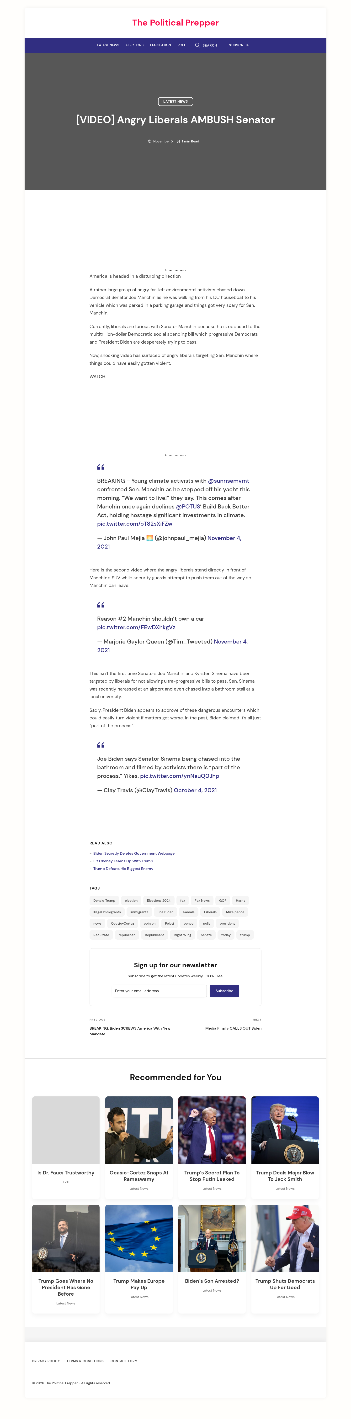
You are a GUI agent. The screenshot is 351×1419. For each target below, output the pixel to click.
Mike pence (235, 912)
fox (182, 900)
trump (245, 935)
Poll (182, 45)
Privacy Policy (46, 1361)
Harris (240, 900)
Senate (206, 935)
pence (188, 923)
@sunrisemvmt (228, 480)
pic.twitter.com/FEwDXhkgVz (136, 627)
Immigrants (139, 912)
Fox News (202, 900)
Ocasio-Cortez (122, 923)
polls (206, 923)
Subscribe (239, 45)
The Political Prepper (175, 22)
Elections (135, 45)
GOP (222, 900)
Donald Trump (104, 900)
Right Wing (182, 935)
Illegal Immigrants (107, 912)
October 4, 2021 (195, 790)
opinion (149, 923)
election (131, 900)
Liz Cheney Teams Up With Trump (123, 861)
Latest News (108, 45)
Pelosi (169, 923)
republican (127, 935)
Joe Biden (165, 912)
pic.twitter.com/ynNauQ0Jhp (179, 776)
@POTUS (188, 506)
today (226, 935)
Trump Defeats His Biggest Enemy (123, 868)
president (227, 923)
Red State (101, 935)
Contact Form (124, 1361)
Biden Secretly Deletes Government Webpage (134, 853)
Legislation (160, 45)
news (97, 923)
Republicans (154, 935)
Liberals (210, 912)
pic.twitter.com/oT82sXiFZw (134, 523)
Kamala (189, 912)
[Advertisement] (175, 234)
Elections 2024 (159, 900)
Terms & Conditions (85, 1361)
